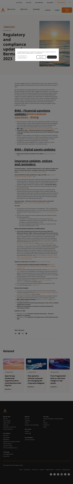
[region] (37, 54)
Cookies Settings (22, 56)
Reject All (41, 57)
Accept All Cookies (52, 57)
